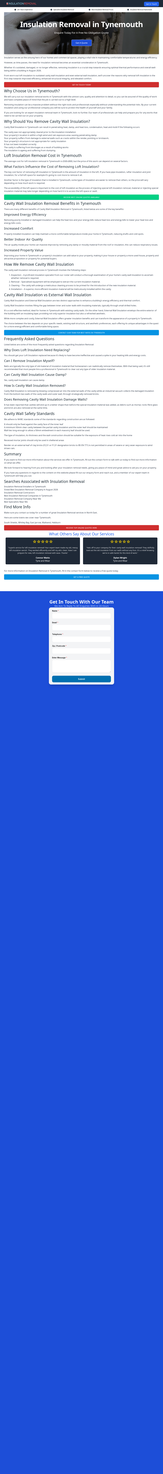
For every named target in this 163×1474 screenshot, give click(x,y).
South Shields (10, 522)
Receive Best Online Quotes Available (81, 197)
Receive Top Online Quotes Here (81, 528)
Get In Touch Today (81, 85)
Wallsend (46, 522)
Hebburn (56, 522)
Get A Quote (81, 42)
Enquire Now (81, 585)
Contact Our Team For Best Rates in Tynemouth (81, 332)
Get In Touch (151, 4)
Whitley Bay (23, 522)
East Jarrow (35, 522)
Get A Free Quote (81, 577)
